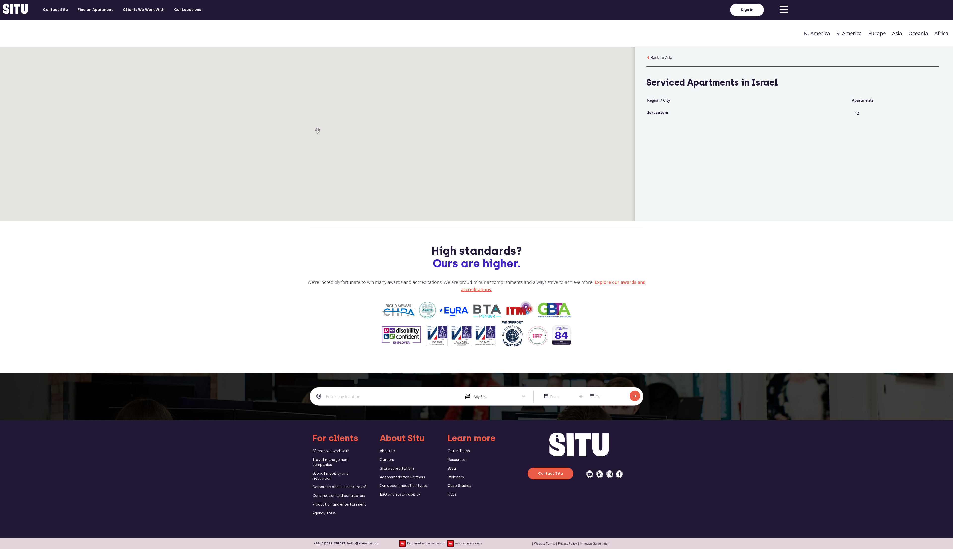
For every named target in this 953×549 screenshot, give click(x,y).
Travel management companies (330, 462)
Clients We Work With (143, 9)
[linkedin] (599, 474)
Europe (877, 33)
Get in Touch (459, 451)
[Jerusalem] (317, 130)
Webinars (456, 477)
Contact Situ (55, 9)
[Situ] (579, 455)
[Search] (635, 396)
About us (387, 451)
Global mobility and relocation (330, 475)
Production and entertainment (339, 504)
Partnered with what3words (426, 543)
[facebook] (619, 474)
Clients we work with (330, 451)
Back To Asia (661, 57)
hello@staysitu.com (363, 543)
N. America (817, 33)
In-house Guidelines (593, 543)
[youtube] (589, 474)
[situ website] (15, 9)
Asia (897, 33)
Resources (457, 460)
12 (857, 113)
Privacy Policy (567, 543)
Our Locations (187, 9)
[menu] (783, 9)
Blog (452, 468)
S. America (849, 33)
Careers (387, 460)
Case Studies (459, 486)
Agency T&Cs (324, 513)
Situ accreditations (397, 468)
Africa (941, 33)
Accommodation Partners (402, 477)
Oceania (918, 33)
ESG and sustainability (400, 494)
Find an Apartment (95, 9)
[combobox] (384, 396)
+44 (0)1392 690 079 (329, 543)
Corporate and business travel (339, 487)
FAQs (452, 494)
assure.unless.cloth (468, 543)
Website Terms (544, 543)
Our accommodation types (404, 486)
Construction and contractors (338, 496)
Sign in (747, 9)
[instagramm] (609, 474)
